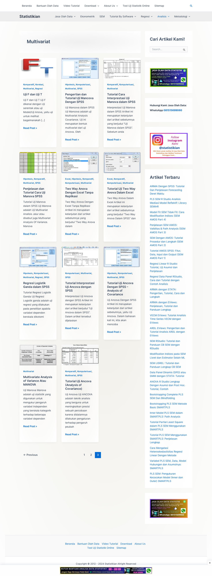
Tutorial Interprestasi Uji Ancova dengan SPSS (79, 286)
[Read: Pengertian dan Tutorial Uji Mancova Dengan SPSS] (80, 68)
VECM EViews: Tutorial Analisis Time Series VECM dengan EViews (168, 319)
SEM (102, 16)
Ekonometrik (87, 16)
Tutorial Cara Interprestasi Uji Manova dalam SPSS (121, 98)
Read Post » (30, 128)
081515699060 (173, 110)
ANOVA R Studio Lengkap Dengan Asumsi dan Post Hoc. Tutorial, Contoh (167, 385)
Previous (30, 454)
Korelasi (39, 84)
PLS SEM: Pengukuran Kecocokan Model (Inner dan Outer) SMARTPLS (166, 477)
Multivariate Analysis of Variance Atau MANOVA (37, 380)
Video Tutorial (71, 5)
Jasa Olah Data (64, 16)
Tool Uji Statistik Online (136, 5)
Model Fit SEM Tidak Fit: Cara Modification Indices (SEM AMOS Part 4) (167, 216)
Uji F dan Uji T (32, 94)
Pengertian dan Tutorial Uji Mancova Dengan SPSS (79, 98)
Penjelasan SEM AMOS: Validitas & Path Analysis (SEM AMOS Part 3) (167, 229)
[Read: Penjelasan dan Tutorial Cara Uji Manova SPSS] (38, 162)
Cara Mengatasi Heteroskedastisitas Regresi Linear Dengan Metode (166, 452)
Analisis (161, 16)
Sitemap (159, 5)
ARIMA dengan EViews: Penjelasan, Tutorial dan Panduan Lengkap (164, 306)
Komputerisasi (83, 84)
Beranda (27, 5)
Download (90, 5)
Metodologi (180, 16)
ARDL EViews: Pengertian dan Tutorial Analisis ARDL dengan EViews (167, 332)
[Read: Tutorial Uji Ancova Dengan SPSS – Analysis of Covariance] (122, 256)
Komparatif (28, 84)
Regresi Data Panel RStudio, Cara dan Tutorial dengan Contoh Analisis (166, 280)
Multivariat (28, 88)
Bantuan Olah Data (48, 5)
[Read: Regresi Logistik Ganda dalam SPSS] (38, 256)
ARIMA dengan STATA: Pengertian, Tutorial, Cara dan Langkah (167, 293)
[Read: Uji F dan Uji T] (38, 68)
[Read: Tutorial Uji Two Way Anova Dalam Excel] (122, 162)
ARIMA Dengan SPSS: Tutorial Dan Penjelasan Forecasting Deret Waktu (167, 190)
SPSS (79, 88)
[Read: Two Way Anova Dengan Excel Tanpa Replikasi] (80, 162)
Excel (68, 179)
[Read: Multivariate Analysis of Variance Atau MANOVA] (38, 354)
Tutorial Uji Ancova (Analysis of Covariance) (78, 384)
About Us (109, 5)
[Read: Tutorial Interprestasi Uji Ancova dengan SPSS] (80, 256)
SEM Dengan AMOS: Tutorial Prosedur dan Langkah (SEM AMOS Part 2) (166, 241)
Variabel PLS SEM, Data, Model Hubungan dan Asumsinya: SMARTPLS (168, 464)
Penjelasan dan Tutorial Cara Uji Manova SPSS (34, 192)
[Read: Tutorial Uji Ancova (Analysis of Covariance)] (80, 354)
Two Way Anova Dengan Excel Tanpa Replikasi (79, 192)
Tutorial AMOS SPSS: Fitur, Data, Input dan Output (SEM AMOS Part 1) (166, 254)
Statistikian (29, 16)
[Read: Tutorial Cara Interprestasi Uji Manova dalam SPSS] (122, 68)
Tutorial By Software (121, 16)
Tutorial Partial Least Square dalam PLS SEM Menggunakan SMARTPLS (167, 426)
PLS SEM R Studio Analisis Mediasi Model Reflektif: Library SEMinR (168, 203)
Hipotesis (70, 84)
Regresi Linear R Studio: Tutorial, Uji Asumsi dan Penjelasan (164, 267)
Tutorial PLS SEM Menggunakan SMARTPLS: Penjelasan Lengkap (168, 439)
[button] (97, 6)
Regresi (145, 16)
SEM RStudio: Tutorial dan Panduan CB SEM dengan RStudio (165, 345)
